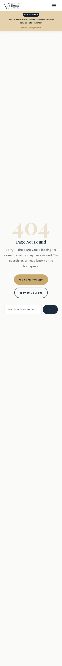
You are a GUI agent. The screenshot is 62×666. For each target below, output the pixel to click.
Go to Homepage (31, 279)
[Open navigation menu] (54, 5)
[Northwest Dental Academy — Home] (13, 5)
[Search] (50, 309)
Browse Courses (31, 292)
